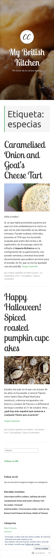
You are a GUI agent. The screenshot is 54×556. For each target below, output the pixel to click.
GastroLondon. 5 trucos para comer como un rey (26, 509)
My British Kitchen (27, 57)
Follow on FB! (11, 461)
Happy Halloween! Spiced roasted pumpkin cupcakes (26, 322)
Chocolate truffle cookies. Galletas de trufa (25, 497)
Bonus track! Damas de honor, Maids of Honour (26, 513)
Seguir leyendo (30, 266)
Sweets (30, 429)
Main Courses (32, 273)
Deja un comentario (31, 433)
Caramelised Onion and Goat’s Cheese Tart (24, 160)
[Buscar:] (21, 450)
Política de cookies (32, 544)
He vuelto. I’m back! (13, 505)
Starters (8, 531)
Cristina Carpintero (15, 273)
